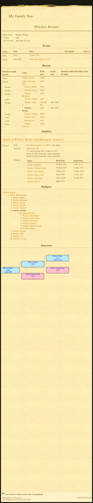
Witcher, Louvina (26, 125)
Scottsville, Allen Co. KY (39, 59)
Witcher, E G (30, 120)
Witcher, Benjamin (26, 94)
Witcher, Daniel (31, 90)
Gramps (15, 498)
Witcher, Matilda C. (34, 164)
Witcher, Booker (28, 78)
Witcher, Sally (30, 117)
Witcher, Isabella (31, 99)
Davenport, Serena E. (35, 145)
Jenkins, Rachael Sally (18, 195)
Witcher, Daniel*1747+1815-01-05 (57, 258)
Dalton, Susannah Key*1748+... (57, 270)
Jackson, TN (34, 55)
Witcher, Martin (31, 86)
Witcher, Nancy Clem (35, 175)
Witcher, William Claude (36, 168)
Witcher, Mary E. (33, 181)
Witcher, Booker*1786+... (33, 264)
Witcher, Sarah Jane (34, 178)
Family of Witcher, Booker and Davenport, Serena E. (33, 139)
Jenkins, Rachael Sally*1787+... (33, 276)
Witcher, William (31, 113)
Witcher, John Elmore (35, 171)
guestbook (38, 494)
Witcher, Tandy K (20, 207)
